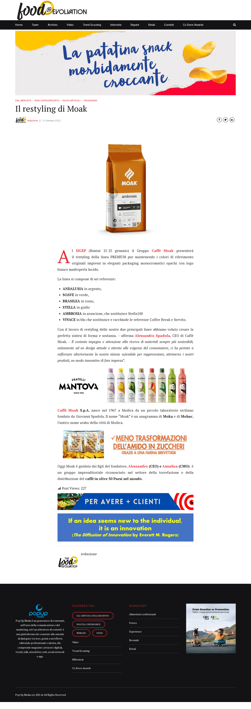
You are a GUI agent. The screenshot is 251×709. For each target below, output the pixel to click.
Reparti (135, 24)
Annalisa (170, 466)
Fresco (133, 623)
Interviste (115, 24)
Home (19, 24)
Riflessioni (77, 659)
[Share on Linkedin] (232, 119)
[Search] (234, 24)
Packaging (90, 100)
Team (35, 24)
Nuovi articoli (71, 100)
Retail (151, 24)
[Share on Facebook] (219, 119)
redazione (32, 120)
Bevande (134, 640)
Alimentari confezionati (142, 614)
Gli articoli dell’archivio (93, 615)
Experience (135, 631)
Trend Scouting (92, 24)
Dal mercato (23, 100)
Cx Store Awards (193, 24)
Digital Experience (89, 624)
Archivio (53, 24)
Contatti (169, 24)
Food (100, 632)
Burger (81, 632)
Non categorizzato (47, 100)
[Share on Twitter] (225, 119)
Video (70, 24)
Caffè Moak (68, 410)
